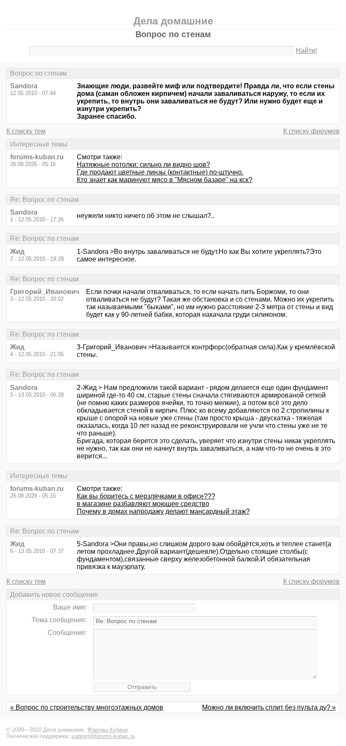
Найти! (306, 50)
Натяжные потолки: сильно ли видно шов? (143, 164)
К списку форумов (311, 131)
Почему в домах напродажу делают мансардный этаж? (163, 511)
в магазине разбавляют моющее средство (143, 503)
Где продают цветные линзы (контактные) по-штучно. (160, 172)
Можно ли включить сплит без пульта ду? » (269, 707)
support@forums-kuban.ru (103, 736)
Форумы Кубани (107, 730)
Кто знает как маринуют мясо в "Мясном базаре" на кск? (164, 179)
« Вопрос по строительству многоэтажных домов (86, 707)
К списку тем (26, 131)
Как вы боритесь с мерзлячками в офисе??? (146, 496)
